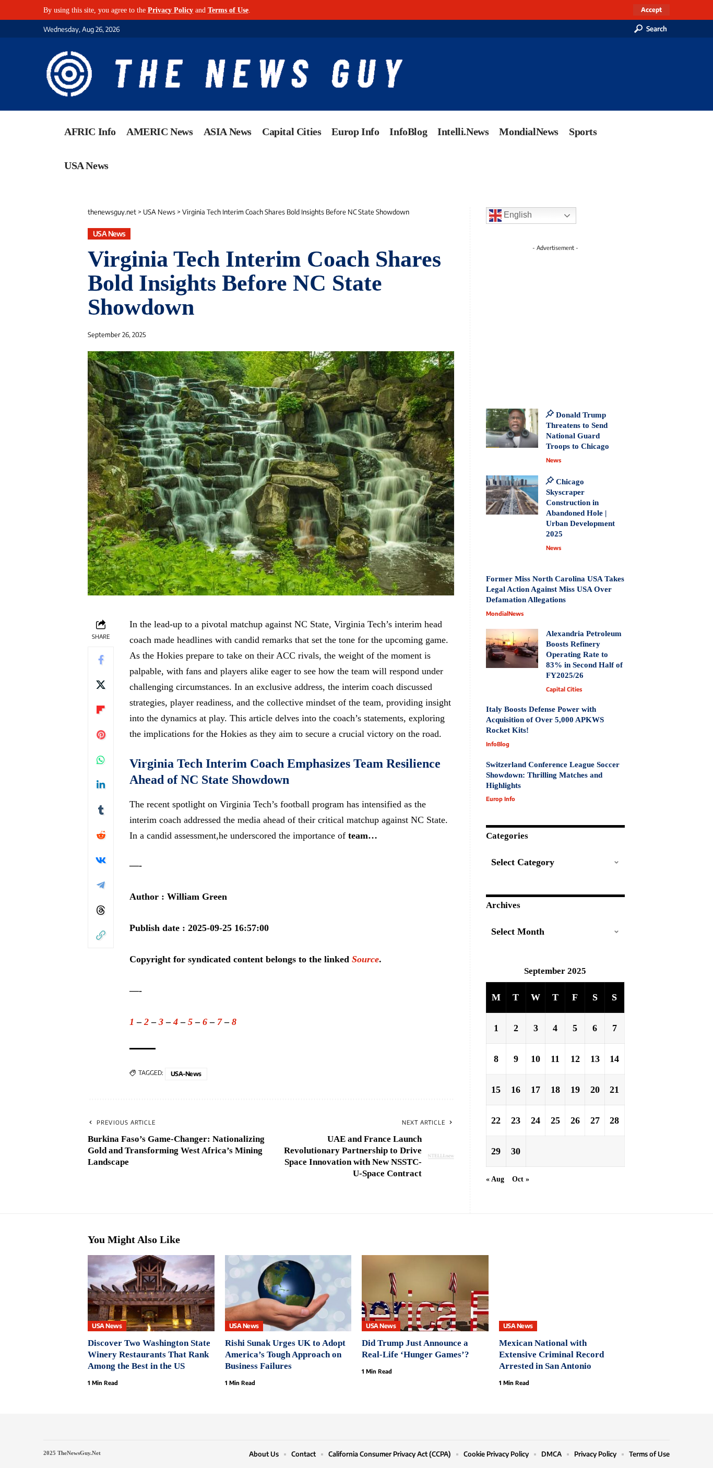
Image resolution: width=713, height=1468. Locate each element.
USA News (109, 233)
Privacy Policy (170, 10)
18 (555, 1089)
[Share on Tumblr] (100, 809)
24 (535, 1120)
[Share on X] (100, 684)
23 (515, 1120)
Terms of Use (228, 10)
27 (595, 1120)
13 (595, 1059)
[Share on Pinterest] (100, 734)
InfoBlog (497, 744)
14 (614, 1059)
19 (575, 1089)
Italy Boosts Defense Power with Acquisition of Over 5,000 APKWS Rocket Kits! (545, 719)
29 (496, 1151)
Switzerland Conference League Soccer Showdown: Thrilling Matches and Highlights (553, 775)
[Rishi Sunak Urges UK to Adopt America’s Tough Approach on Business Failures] (288, 1293)
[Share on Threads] (100, 910)
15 (496, 1089)
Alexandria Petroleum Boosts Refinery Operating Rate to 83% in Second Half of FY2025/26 (584, 654)
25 (555, 1120)
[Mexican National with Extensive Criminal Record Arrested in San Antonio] (562, 1293)
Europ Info (500, 798)
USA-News (186, 1074)
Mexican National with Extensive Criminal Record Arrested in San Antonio (551, 1354)
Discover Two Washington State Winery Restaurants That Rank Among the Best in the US (149, 1354)
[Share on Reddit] (100, 835)
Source (365, 959)
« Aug (495, 1179)
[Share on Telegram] (100, 885)
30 (515, 1151)
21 (614, 1089)
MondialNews (505, 613)
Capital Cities (564, 689)
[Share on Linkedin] (100, 784)
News (553, 460)
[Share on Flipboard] (100, 709)
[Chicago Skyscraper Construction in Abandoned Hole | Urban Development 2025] (512, 495)
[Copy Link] (100, 935)
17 (535, 1089)
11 (555, 1059)
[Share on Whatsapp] (100, 759)
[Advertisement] (574, 321)
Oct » (520, 1179)
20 (595, 1089)
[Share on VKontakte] (100, 860)
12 (575, 1059)
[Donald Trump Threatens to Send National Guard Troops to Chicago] (512, 428)
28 (614, 1120)
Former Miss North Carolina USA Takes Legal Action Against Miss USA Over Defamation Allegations (555, 589)
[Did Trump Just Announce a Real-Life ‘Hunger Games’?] (425, 1293)
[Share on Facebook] (100, 659)
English (517, 214)
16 (515, 1089)
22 (496, 1120)
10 (535, 1059)
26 (575, 1120)
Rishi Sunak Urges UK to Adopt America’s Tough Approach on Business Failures (285, 1354)
